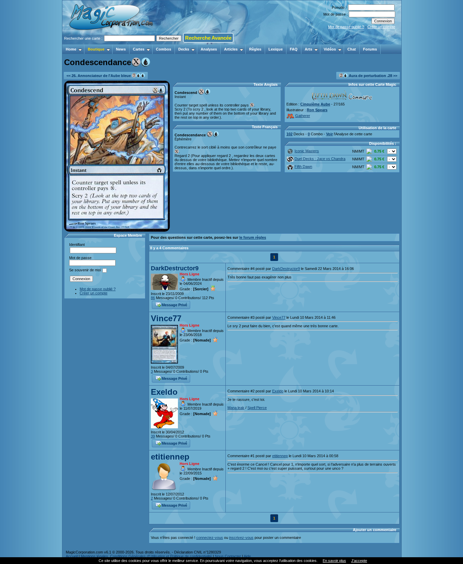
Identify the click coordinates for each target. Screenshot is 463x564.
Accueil (72, 556)
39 (153, 436)
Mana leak (235, 408)
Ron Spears (317, 110)
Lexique (275, 49)
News (121, 49)
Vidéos (330, 49)
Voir (329, 134)
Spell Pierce (257, 408)
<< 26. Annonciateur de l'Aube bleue (99, 76)
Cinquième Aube (315, 104)
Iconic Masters (307, 151)
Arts (308, 49)
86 (153, 298)
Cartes (138, 49)
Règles (255, 49)
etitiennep (170, 456)
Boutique (96, 49)
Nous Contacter (228, 556)
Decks (183, 49)
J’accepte (359, 561)
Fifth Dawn (303, 166)
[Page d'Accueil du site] (111, 42)
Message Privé (174, 305)
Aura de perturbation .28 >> (372, 76)
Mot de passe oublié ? (346, 27)
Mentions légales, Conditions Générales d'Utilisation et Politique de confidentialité (146, 556)
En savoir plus (334, 561)
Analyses (209, 49)
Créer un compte (381, 27)
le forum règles (252, 237)
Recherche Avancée (208, 38)
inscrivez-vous (241, 538)
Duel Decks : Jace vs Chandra (320, 159)
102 (289, 134)
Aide (247, 556)
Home (71, 49)
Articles (231, 49)
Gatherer (302, 116)
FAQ (294, 49)
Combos (163, 49)
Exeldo (164, 391)
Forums (370, 49)
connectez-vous (209, 538)
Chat (351, 49)
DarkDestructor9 (175, 268)
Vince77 (166, 318)
